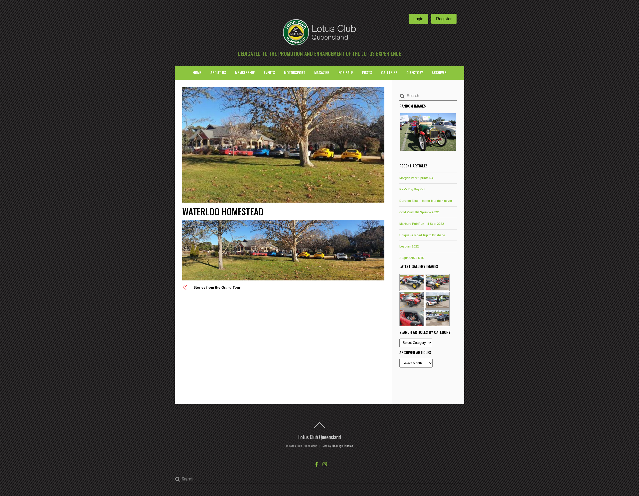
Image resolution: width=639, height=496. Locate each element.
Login (418, 18)
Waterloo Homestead (222, 211)
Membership (245, 72)
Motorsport (294, 72)
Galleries (389, 72)
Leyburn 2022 (409, 246)
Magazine (321, 72)
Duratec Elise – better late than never (425, 200)
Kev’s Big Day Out (412, 189)
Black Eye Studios (342, 446)
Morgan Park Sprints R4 (416, 178)
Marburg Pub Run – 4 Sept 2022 (421, 223)
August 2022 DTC (411, 257)
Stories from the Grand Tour (216, 287)
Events (269, 72)
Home (197, 72)
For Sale (345, 72)
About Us (218, 72)
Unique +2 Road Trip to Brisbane (422, 235)
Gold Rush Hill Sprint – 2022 (419, 212)
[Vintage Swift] (428, 132)
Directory (414, 72)
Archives (439, 72)
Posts (367, 72)
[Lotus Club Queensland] (319, 31)
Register (444, 18)
